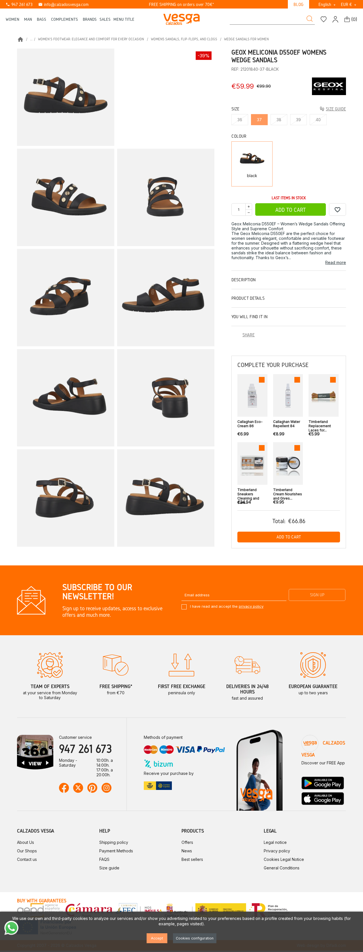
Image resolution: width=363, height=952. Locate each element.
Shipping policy (113, 842)
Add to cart (290, 210)
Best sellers (192, 859)
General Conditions (281, 867)
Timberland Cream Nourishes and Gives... (287, 493)
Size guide (109, 867)
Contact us (27, 859)
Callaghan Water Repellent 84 (286, 424)
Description (243, 279)
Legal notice (275, 842)
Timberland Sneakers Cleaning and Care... (248, 493)
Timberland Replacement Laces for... (320, 424)
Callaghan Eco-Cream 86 (250, 424)
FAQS (104, 859)
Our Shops (27, 850)
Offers (187, 842)
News (187, 850)
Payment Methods (116, 850)
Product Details (248, 298)
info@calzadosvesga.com (63, 4)
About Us (25, 842)
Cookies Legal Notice (284, 859)
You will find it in (249, 316)
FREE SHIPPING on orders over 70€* (181, 4)
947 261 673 (19, 4)
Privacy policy (277, 850)
